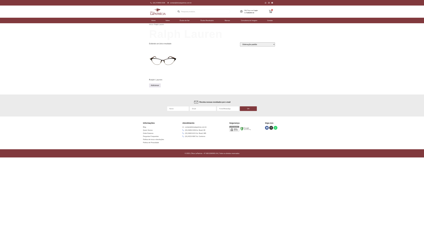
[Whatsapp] (265, 2)
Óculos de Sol (184, 20)
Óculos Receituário (207, 20)
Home (153, 20)
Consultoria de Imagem (249, 20)
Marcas (227, 20)
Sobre (168, 20)
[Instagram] (269, 2)
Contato (270, 20)
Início (151, 24)
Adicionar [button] (155, 85)
